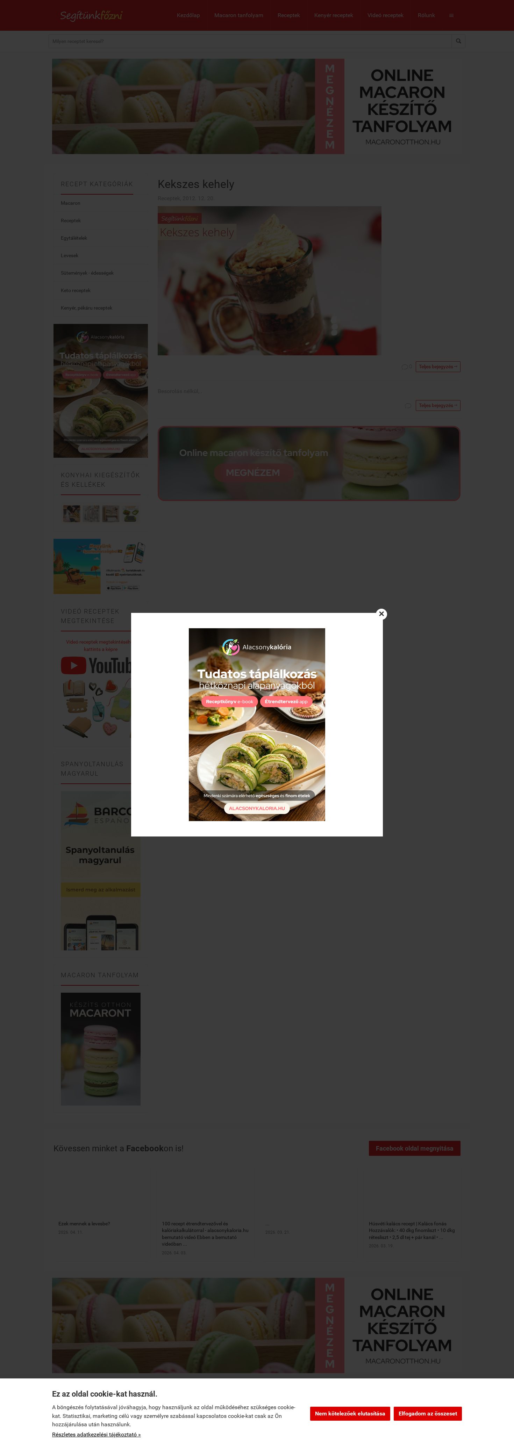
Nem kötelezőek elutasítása (350, 1413)
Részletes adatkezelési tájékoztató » (96, 1434)
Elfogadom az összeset (428, 1413)
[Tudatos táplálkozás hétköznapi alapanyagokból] (257, 724)
